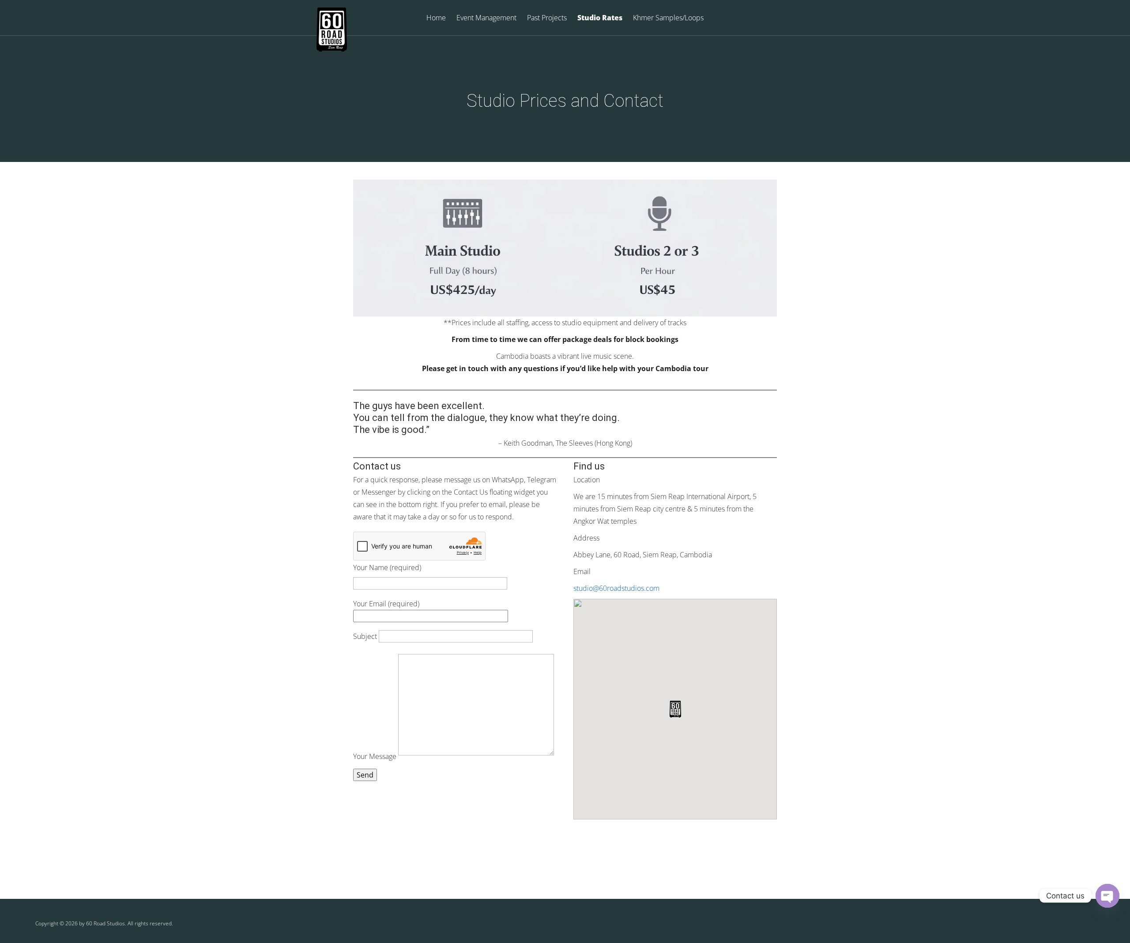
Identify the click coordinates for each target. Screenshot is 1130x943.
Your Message (375, 756)
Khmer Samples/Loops (668, 18)
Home (436, 18)
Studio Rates (599, 18)
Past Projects (547, 18)
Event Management (486, 18)
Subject (366, 636)
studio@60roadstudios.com (616, 588)
